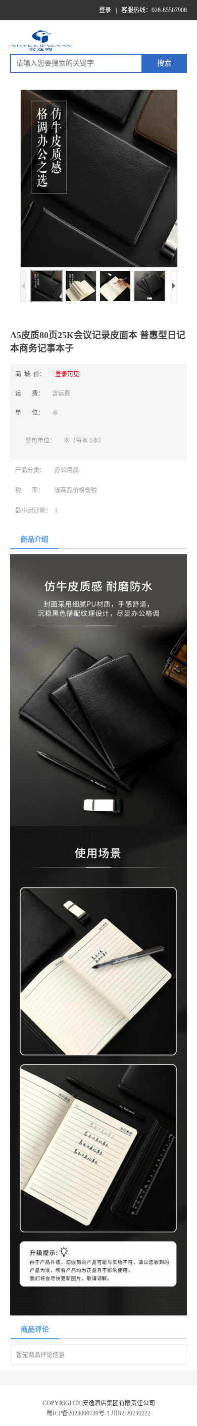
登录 (105, 10)
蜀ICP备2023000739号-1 (78, 1413)
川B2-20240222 (131, 1413)
